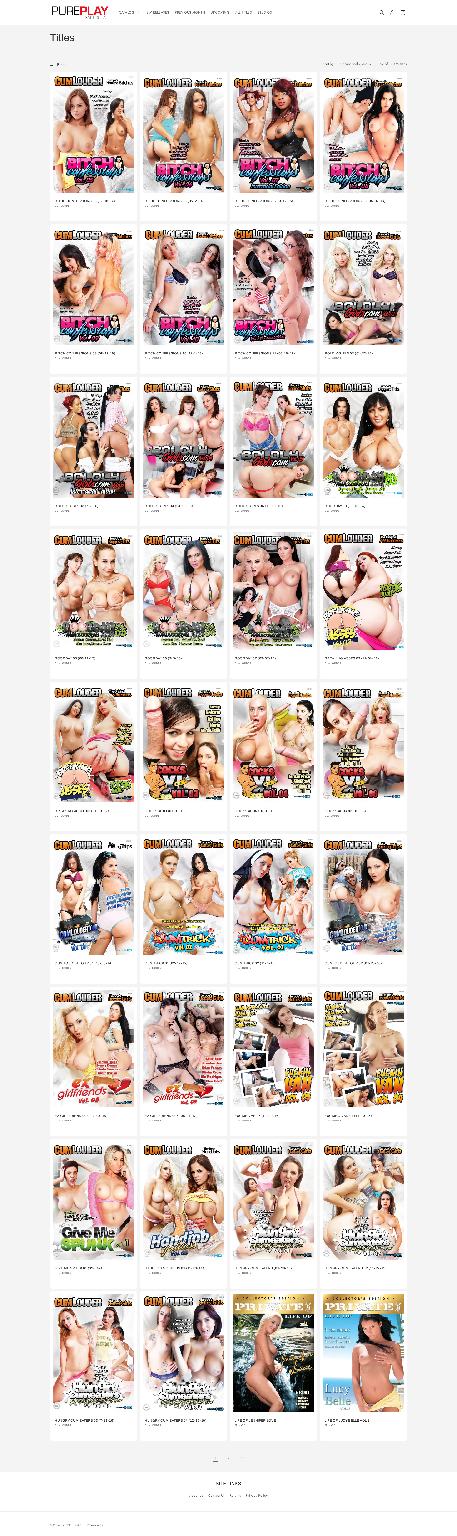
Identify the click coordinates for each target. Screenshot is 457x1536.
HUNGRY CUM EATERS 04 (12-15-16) (176, 1420)
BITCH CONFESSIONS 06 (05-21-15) (175, 201)
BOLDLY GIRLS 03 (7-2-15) (77, 506)
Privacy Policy (257, 1495)
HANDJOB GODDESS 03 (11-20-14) (174, 1268)
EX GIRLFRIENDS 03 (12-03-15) (81, 1115)
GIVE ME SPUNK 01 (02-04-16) (80, 1268)
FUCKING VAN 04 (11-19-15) (348, 1115)
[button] (128, 12)
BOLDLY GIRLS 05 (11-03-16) (259, 506)
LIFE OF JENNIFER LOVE (255, 1420)
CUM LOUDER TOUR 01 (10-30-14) (84, 963)
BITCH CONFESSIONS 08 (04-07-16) (355, 201)
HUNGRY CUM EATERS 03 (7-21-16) (84, 1420)
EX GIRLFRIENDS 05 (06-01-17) (171, 1115)
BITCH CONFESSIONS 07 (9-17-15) (264, 201)
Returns (235, 1495)
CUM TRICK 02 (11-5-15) (255, 963)
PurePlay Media (71, 1525)
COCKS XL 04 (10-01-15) (255, 811)
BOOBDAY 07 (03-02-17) (255, 658)
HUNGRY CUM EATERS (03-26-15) (263, 1268)
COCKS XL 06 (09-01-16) (345, 811)
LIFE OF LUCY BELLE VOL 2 (347, 1420)
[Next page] (241, 1458)
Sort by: (328, 64)
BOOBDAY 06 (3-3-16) (163, 658)
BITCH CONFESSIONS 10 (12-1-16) (174, 353)
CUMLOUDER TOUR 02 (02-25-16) (353, 963)
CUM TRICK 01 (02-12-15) (166, 963)
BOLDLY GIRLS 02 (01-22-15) (349, 353)
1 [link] (216, 1458)
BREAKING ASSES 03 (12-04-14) (352, 658)
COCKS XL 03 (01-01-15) (165, 811)
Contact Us (216, 1495)
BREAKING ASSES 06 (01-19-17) (82, 811)
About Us (196, 1495)
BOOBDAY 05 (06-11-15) (75, 658)
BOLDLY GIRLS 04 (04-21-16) (169, 506)
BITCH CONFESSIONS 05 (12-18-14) (85, 201)
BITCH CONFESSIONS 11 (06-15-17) (265, 353)
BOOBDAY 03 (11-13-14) (345, 506)
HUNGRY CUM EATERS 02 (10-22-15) (356, 1268)
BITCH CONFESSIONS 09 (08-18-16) (85, 353)
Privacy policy (96, 1525)
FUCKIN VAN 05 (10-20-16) (257, 1115)
